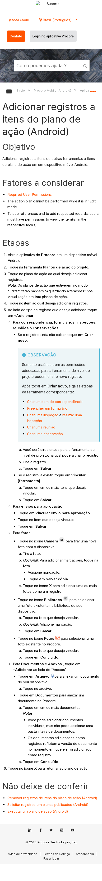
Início (21, 90)
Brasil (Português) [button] (57, 20)
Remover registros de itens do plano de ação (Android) (52, 798)
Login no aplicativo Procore (53, 36)
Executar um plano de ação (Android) (37, 811)
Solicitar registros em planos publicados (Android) (47, 804)
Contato (16, 36)
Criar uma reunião (41, 427)
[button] (85, 65)
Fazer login (51, 858)
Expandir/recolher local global (93, 89)
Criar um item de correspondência (55, 401)
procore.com (19, 19)
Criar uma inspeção (42, 415)
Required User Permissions (29, 194)
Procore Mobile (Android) (53, 90)
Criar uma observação (45, 434)
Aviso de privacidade (22, 854)
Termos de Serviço (56, 854)
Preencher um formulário (47, 408)
